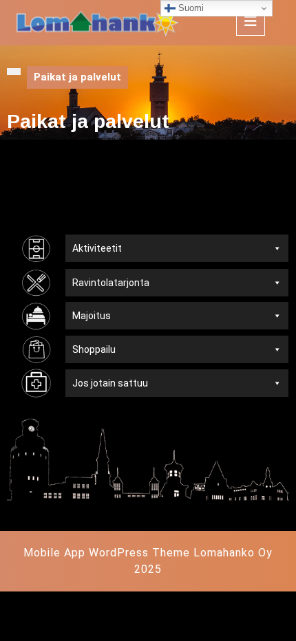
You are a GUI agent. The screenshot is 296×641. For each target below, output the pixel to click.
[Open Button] (250, 21)
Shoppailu (94, 349)
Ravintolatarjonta (110, 282)
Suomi (190, 8)
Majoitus (91, 315)
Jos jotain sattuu (110, 383)
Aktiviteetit (97, 248)
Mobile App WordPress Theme (106, 552)
